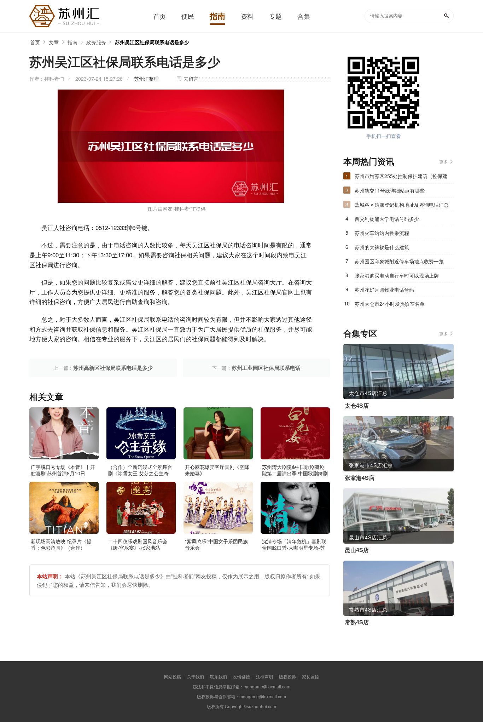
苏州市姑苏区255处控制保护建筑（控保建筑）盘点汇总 (401, 177)
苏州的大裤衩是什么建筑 (382, 247)
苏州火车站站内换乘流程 (382, 232)
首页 (35, 42)
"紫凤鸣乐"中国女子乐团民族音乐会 (216, 544)
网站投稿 (172, 677)
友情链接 (241, 677)
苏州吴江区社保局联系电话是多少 (152, 42)
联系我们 (218, 677)
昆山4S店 (357, 550)
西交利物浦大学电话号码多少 (387, 218)
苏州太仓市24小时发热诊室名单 (390, 303)
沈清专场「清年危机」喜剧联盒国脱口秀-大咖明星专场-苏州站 (294, 547)
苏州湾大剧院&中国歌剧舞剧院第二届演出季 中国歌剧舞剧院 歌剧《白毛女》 (295, 473)
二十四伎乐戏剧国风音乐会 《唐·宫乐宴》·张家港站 (137, 544)
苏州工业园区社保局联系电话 (266, 368)
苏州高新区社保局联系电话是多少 (113, 368)
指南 (72, 42)
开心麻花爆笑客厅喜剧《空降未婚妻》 (217, 470)
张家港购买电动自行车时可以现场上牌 (397, 275)
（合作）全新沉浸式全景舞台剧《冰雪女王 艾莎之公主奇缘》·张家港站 (140, 473)
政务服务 (96, 42)
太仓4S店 (357, 405)
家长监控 (310, 677)
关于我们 (195, 677)
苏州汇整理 (146, 78)
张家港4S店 (359, 477)
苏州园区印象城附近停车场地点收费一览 (399, 261)
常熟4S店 (357, 622)
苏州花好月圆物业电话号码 (384, 289)
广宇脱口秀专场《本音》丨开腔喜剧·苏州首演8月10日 (63, 470)
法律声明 (264, 677)
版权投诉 (287, 677)
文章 (54, 42)
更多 (443, 162)
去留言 (191, 78)
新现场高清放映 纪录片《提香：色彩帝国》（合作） (61, 544)
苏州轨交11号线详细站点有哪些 (390, 190)
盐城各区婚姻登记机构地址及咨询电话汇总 (402, 204)
